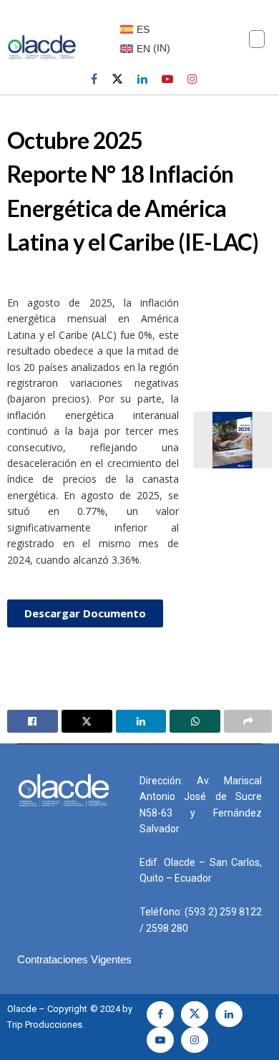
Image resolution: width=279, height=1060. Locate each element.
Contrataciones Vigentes (74, 959)
